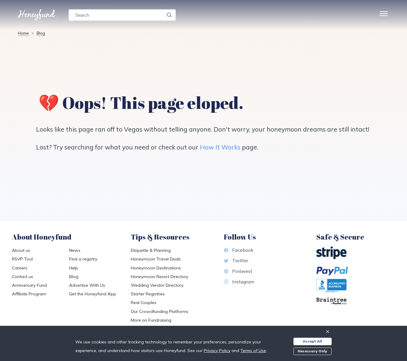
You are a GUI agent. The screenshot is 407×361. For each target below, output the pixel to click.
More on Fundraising (151, 320)
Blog (41, 33)
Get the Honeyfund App (92, 294)
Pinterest (242, 271)
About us (21, 250)
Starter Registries (148, 294)
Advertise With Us (87, 285)
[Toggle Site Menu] (383, 15)
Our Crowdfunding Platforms (159, 311)
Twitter (240, 260)
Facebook (243, 250)
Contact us (22, 276)
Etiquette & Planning (151, 250)
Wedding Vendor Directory (157, 285)
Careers (19, 268)
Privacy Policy (217, 350)
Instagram (243, 282)
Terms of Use (253, 350)
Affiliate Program (29, 294)
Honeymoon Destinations (156, 268)
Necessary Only (312, 351)
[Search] (169, 15)
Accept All (312, 341)
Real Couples (143, 302)
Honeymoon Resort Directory (159, 276)
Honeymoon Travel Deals (156, 259)
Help (73, 268)
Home (23, 33)
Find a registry (83, 259)
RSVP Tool (22, 259)
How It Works (220, 147)
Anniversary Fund (29, 285)
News (74, 250)
